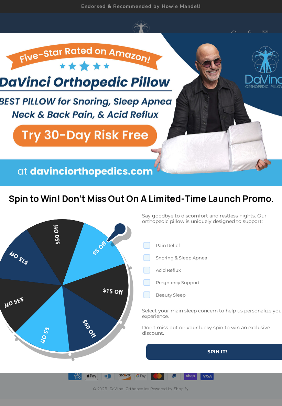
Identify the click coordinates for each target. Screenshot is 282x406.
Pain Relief (168, 245)
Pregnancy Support (177, 282)
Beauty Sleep (171, 295)
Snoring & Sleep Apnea (181, 257)
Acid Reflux (168, 270)
